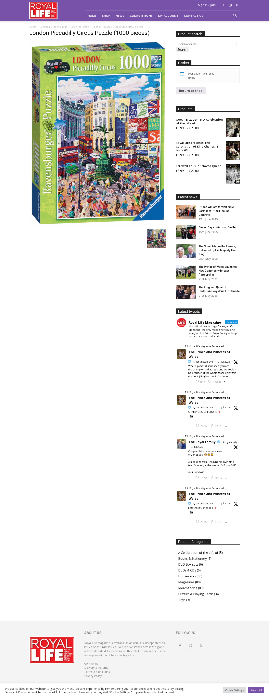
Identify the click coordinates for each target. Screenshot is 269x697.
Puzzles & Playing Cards (195, 594)
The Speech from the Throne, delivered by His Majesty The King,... (217, 250)
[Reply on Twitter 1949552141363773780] (191, 425)
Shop (106, 16)
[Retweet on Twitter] (186, 346)
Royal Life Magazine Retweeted (206, 346)
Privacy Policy (93, 676)
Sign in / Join (207, 5)
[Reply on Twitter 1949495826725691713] (191, 521)
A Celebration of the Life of (198, 552)
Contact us (91, 663)
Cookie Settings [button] (234, 690)
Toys (182, 600)
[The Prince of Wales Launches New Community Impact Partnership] (186, 272)
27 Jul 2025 (224, 361)
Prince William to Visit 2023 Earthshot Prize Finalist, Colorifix (216, 210)
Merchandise (187, 588)
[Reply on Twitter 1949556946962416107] (191, 381)
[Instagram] (230, 5)
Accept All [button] (256, 690)
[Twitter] (237, 5)
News (120, 16)
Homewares (187, 576)
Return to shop (190, 91)
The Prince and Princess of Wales (209, 354)
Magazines (186, 582)
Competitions (141, 16)
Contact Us (193, 16)
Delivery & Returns (96, 667)
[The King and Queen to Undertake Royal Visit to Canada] (186, 292)
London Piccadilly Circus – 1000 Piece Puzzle (64, 27)
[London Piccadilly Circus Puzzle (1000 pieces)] (97, 224)
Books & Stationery (192, 558)
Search (182, 49)
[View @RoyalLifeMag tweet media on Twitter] (191, 416)
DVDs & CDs (187, 570)
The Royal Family (202, 442)
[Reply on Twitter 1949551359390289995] (191, 477)
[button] (235, 16)
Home (92, 16)
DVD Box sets (188, 564)
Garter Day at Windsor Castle (217, 227)
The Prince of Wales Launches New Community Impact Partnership (218, 270)
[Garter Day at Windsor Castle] (186, 232)
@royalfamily (230, 442)
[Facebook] (224, 5)
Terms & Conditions (97, 672)
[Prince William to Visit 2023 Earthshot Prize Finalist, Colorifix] (186, 212)
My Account (168, 16)
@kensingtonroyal (203, 361)
